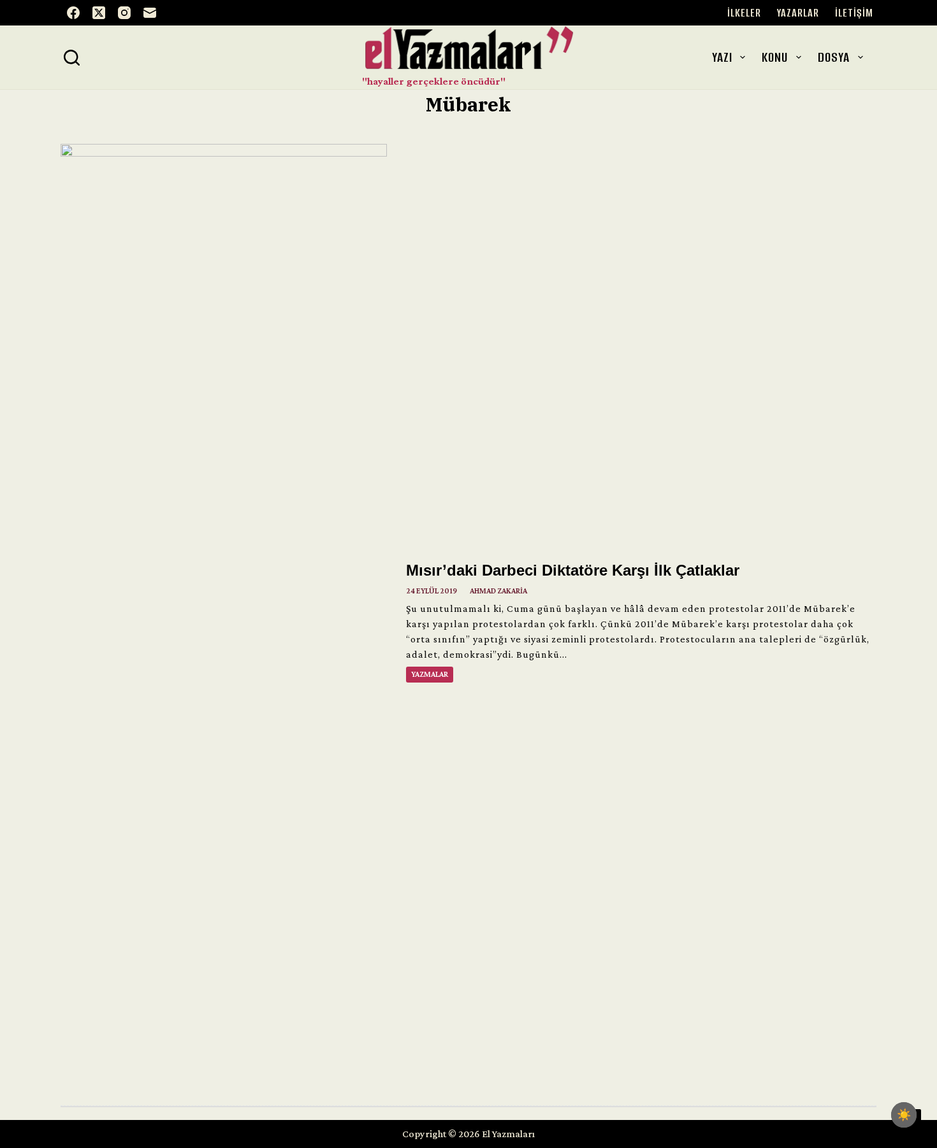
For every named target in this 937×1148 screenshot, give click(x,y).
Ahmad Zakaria (498, 590)
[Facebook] (73, 12)
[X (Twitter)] (98, 12)
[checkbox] (904, 1115)
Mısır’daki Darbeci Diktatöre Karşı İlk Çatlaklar (572, 570)
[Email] (149, 12)
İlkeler (744, 12)
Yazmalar (429, 674)
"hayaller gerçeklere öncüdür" (433, 81)
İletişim (854, 12)
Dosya (834, 57)
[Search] (72, 58)
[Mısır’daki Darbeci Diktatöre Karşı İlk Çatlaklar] (224, 621)
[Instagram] (124, 12)
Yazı (722, 57)
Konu (775, 57)
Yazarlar (798, 12)
